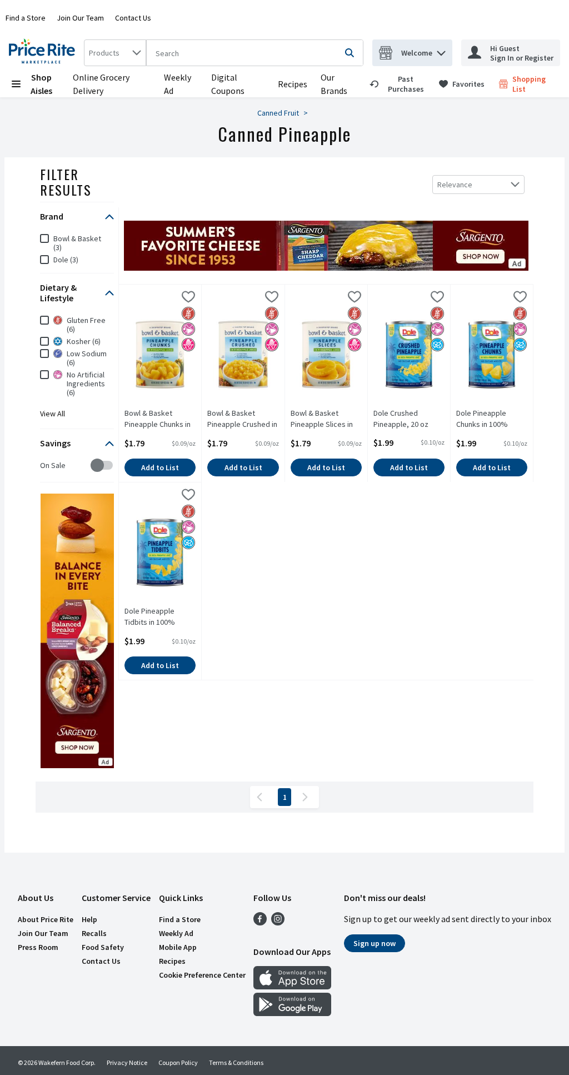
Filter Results (66, 182)
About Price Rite (45, 919)
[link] (399, 84)
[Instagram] (277, 922)
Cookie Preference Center (202, 975)
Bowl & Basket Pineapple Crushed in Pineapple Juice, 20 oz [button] (242, 419)
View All (52, 413)
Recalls (94, 933)
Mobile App (178, 947)
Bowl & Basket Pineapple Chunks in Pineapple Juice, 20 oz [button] (160, 419)
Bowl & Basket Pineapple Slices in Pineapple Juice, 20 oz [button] (326, 419)
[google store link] (292, 1012)
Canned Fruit (278, 113)
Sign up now (374, 943)
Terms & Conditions (236, 1062)
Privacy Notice (127, 1062)
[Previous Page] (261, 797)
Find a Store (26, 18)
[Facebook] (260, 922)
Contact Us (133, 18)
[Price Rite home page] (44, 52)
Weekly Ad (176, 933)
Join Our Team (80, 18)
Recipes (292, 83)
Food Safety (103, 947)
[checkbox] (45, 465)
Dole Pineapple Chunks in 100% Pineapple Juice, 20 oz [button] (491, 419)
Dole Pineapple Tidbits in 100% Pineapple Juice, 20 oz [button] (160, 617)
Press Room (38, 947)
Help (89, 919)
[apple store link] (292, 986)
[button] (441, 50)
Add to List (160, 467)
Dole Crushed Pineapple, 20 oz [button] (409, 418)
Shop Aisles (41, 84)
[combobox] (115, 52)
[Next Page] (307, 797)
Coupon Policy (178, 1062)
